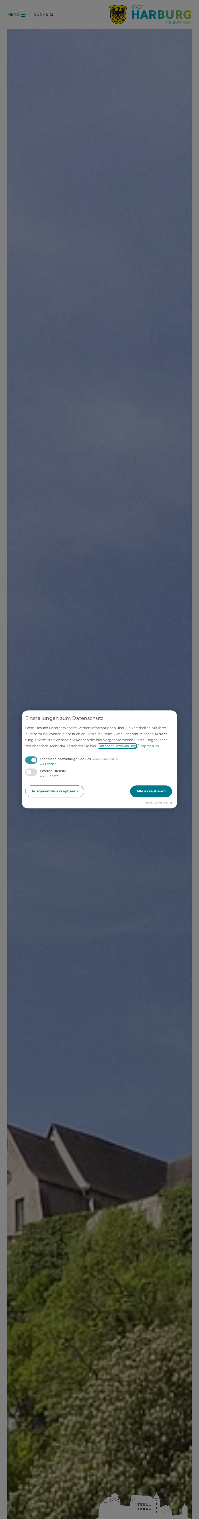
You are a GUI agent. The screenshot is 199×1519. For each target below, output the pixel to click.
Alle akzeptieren (151, 791)
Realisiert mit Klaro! (159, 802)
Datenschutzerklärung (117, 746)
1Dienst (48, 764)
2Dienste (49, 776)
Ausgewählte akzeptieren (55, 791)
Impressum (149, 746)
